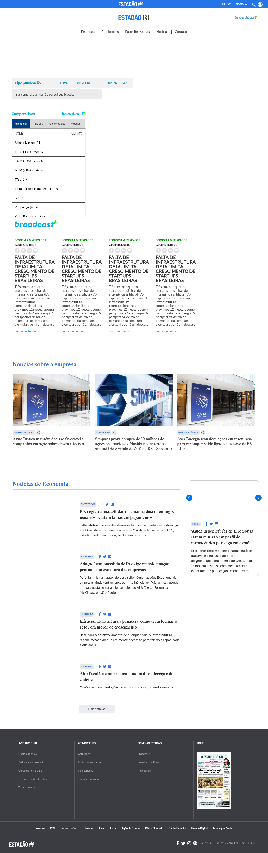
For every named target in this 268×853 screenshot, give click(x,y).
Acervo (40, 828)
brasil (196, 524)
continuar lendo (25, 331)
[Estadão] (131, 3)
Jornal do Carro (70, 828)
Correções (84, 754)
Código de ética (27, 754)
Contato (181, 32)
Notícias (162, 32)
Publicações (110, 32)
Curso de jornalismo (30, 770)
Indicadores (21, 123)
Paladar (89, 828)
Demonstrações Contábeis (34, 779)
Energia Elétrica (24, 432)
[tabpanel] (224, 528)
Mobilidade (103, 432)
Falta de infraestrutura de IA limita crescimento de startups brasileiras (35, 269)
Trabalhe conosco (88, 779)
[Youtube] (195, 843)
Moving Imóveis (222, 828)
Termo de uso (26, 787)
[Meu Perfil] (260, 4)
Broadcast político (148, 762)
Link (101, 828)
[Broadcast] (246, 17)
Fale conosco (85, 770)
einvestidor (88, 504)
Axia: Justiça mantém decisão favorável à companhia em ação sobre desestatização (48, 441)
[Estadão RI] (134, 17)
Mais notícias (96, 708)
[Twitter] (183, 843)
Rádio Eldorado (154, 828)
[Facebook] (177, 843)
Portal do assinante (89, 762)
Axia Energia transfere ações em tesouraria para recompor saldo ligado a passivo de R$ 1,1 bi (214, 444)
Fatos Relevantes (137, 32)
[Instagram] (189, 843)
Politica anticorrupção (31, 762)
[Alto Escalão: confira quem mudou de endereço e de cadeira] (42, 677)
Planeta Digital (199, 828)
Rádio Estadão (177, 828)
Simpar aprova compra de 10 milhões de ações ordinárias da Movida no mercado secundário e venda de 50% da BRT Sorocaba (134, 444)
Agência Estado (131, 828)
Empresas (88, 32)
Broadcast (144, 754)
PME (53, 828)
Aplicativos (144, 770)
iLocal (113, 828)
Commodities (57, 123)
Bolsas (39, 123)
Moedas (75, 123)
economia (87, 557)
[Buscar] (254, 4)
